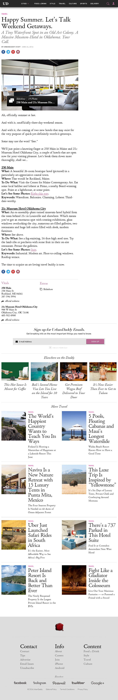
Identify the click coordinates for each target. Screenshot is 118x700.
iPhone (59, 664)
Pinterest (59, 683)
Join (57, 660)
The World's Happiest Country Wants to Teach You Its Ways (42, 429)
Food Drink (40, 4)
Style (52, 4)
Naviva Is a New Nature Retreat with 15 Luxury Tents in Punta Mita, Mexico (40, 485)
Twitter (78, 683)
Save (13, 52)
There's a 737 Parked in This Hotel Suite (102, 533)
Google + (97, 683)
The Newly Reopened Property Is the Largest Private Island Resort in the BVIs (42, 601)
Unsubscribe (27, 668)
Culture (73, 4)
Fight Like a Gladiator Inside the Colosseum (100, 578)
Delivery (95, 4)
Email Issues (27, 664)
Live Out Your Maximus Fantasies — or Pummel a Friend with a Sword (101, 594)
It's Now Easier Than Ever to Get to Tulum (103, 388)
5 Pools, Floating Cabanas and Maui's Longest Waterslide (101, 429)
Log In (113, 3)
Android (59, 668)
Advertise (25, 660)
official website (12, 301)
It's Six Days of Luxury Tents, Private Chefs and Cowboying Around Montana (101, 495)
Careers (59, 655)
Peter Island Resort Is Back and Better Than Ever (40, 580)
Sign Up (95, 341)
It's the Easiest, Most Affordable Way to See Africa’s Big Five (39, 554)
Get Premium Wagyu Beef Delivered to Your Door (73, 390)
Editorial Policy (51, 689)
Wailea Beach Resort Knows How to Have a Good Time (100, 450)
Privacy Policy (83, 689)
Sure (33, 249)
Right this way (39, 193)
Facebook (20, 683)
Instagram (39, 683)
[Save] (18, 52)
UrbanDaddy (5, 3)
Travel (62, 4)
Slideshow (48, 289)
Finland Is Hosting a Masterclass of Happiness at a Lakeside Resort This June (42, 452)
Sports (83, 4)
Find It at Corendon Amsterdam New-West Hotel (100, 549)
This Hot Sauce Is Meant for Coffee (15, 386)
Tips (22, 655)
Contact (24, 651)
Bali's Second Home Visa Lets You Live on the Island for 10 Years (44, 390)
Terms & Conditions (67, 689)
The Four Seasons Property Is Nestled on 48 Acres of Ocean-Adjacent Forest (42, 509)
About (58, 651)
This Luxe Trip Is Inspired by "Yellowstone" (102, 477)
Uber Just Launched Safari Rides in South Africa (39, 535)
